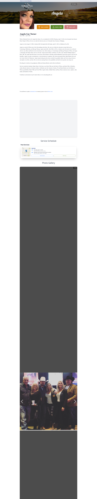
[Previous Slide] (22, 401)
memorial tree (33, 91)
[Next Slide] (75, 401)
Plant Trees (64, 155)
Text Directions (42, 155)
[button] (26, 151)
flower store (50, 91)
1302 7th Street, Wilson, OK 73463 (40, 153)
